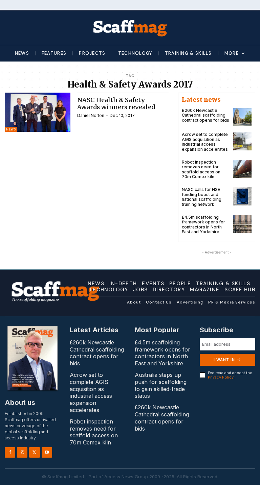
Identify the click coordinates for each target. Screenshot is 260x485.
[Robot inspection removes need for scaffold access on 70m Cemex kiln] (242, 169)
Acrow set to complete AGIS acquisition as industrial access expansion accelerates (205, 141)
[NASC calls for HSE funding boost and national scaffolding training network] (242, 196)
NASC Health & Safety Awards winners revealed (116, 103)
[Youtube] (47, 452)
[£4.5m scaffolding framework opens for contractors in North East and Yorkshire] (242, 224)
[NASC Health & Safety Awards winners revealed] (37, 112)
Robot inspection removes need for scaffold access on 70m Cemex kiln (201, 169)
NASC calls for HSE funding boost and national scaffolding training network (201, 197)
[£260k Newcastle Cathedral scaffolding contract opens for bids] (242, 117)
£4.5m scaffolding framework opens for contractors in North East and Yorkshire (203, 224)
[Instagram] (22, 452)
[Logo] (130, 28)
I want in (224, 359)
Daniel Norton (90, 115)
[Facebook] (10, 452)
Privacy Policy (221, 377)
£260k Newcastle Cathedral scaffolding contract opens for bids (205, 115)
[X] (34, 452)
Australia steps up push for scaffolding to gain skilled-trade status (161, 385)
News (11, 129)
